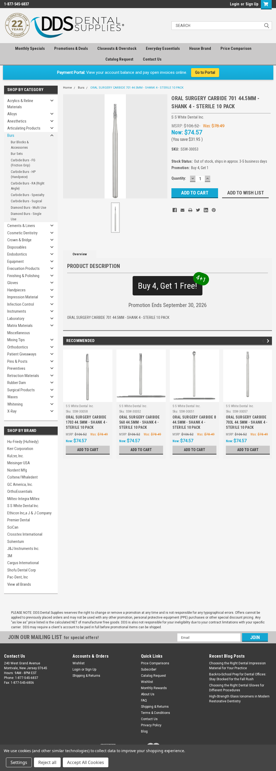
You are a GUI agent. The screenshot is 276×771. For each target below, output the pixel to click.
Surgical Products (21, 390)
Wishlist (79, 663)
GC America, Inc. (20, 484)
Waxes (12, 397)
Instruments (16, 311)
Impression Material (22, 297)
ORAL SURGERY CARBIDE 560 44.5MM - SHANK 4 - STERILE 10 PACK (139, 422)
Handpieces (16, 290)
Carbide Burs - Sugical (26, 201)
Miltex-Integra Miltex (23, 498)
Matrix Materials (20, 325)
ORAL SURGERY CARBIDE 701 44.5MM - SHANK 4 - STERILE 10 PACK (137, 87)
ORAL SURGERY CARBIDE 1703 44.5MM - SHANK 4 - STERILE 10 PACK (87, 422)
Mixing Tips (16, 339)
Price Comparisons (155, 663)
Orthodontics (17, 347)
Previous (264, 341)
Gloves (12, 282)
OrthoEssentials (19, 491)
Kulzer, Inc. (15, 455)
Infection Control (20, 304)
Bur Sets (17, 154)
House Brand (200, 48)
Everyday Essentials (163, 48)
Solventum (15, 541)
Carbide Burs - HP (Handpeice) (23, 174)
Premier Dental (18, 520)
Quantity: (178, 178)
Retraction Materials (23, 375)
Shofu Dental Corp (21, 570)
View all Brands (19, 584)
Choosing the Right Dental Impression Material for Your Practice (237, 665)
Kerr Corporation (20, 448)
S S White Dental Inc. (23, 505)
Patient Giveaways (21, 354)
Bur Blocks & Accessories (20, 144)
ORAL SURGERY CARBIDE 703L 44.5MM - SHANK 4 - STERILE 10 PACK (247, 422)
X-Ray (11, 411)
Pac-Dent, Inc (17, 577)
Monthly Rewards (154, 688)
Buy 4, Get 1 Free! (170, 283)
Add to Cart (87, 450)
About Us (147, 694)
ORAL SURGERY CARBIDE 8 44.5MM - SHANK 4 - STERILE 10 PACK (194, 422)
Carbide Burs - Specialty (27, 195)
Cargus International (23, 562)
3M (9, 555)
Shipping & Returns (86, 676)
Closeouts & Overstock (116, 48)
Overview (80, 254)
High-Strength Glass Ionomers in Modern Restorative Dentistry (239, 699)
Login (234, 4)
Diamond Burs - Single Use (26, 216)
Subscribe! (148, 669)
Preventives (16, 368)
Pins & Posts (17, 361)
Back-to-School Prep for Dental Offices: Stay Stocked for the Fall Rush (237, 676)
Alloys (12, 113)
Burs (10, 135)
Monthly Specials (30, 48)
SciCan (12, 527)
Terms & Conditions (155, 713)
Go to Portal (205, 72)
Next (269, 341)
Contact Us (152, 59)
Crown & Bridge (19, 240)
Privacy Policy (151, 725)
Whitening (15, 404)
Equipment (15, 261)
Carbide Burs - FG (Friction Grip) (23, 163)
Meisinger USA (18, 462)
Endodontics (17, 254)
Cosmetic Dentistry (22, 233)
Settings (19, 762)
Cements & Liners (21, 225)
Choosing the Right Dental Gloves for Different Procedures (236, 687)
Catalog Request (119, 59)
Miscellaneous (18, 332)
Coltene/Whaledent (22, 477)
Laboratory (15, 318)
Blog (144, 731)
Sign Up (252, 4)
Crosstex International (24, 534)
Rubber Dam (16, 382)
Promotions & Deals (71, 48)
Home (67, 87)
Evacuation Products (23, 268)
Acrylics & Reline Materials (20, 103)
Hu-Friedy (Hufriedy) (23, 441)
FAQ (144, 700)
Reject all (47, 762)
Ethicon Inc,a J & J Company (29, 513)
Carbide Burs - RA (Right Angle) (27, 186)
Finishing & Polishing (23, 275)
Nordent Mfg (17, 470)
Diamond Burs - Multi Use (28, 207)
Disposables (16, 247)
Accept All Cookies (85, 762)
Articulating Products (23, 128)
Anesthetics (16, 121)
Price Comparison (235, 48)
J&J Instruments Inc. (23, 548)
